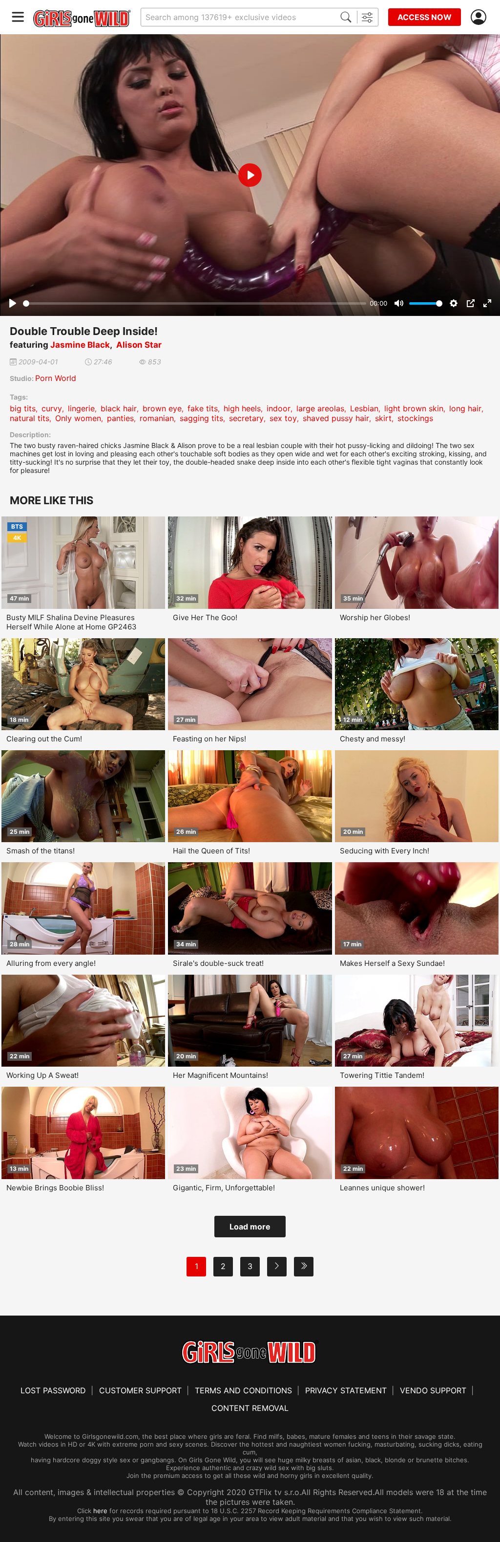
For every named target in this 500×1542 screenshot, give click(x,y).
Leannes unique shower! (382, 1187)
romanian (157, 418)
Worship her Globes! (375, 617)
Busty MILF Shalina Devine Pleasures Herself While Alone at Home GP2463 (71, 622)
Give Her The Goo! (205, 617)
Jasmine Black (80, 345)
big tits (23, 408)
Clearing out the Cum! (44, 738)
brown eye (162, 408)
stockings (415, 418)
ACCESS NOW (424, 17)
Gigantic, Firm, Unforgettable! (224, 1187)
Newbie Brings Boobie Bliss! (55, 1187)
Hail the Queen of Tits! (211, 850)
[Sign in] (480, 17)
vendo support (433, 1390)
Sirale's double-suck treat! (218, 963)
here (100, 1511)
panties (120, 418)
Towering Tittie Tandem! (382, 1075)
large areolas (320, 408)
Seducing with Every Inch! (384, 850)
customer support (140, 1390)
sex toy (283, 418)
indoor (279, 408)
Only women (78, 418)
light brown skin (413, 408)
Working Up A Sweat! (42, 1075)
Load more (250, 1226)
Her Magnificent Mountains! (220, 1075)
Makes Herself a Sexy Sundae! (392, 963)
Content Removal (250, 1408)
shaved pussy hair (336, 418)
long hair (465, 408)
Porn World (55, 378)
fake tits (203, 408)
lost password (53, 1390)
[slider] (194, 303)
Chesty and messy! (372, 738)
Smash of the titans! (40, 850)
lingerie (81, 408)
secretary (246, 418)
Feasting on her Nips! (209, 738)
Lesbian (364, 408)
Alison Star (139, 345)
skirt (383, 418)
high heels (242, 408)
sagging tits (201, 418)
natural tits (29, 418)
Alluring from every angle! (51, 963)
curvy (52, 408)
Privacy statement (346, 1390)
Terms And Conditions (243, 1390)
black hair (119, 408)
